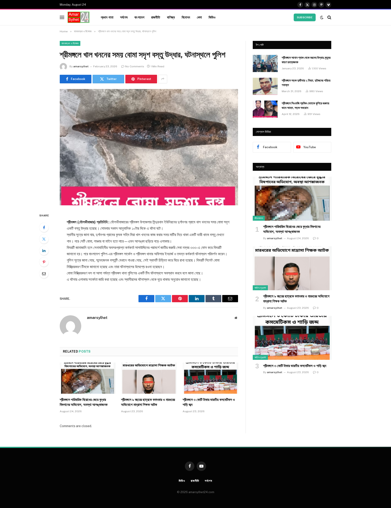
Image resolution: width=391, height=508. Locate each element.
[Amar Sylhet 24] (78, 17)
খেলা (199, 17)
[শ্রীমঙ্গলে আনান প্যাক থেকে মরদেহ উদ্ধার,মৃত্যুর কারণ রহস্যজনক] (265, 63)
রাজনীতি (155, 17)
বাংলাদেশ (139, 17)
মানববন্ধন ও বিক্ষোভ (70, 43)
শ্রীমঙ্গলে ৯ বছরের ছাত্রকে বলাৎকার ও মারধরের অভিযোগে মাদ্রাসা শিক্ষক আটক (148, 402)
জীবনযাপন (259, 218)
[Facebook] (43, 227)
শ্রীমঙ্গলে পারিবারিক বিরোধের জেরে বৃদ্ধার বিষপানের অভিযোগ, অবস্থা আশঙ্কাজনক (83, 402)
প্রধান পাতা (107, 17)
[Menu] (62, 17)
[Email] (43, 273)
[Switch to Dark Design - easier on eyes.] (321, 17)
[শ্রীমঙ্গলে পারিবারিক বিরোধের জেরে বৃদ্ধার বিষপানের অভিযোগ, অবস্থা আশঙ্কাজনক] (87, 378)
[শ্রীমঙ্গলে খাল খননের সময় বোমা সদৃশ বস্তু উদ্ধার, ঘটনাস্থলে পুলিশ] (149, 147)
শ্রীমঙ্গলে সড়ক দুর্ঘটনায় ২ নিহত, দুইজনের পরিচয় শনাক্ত (306, 83)
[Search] (329, 17)
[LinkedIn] (43, 250)
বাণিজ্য (171, 17)
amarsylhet (80, 66)
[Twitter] (43, 238)
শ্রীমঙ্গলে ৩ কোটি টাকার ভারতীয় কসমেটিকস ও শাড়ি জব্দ (209, 402)
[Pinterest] (43, 262)
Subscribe (304, 17)
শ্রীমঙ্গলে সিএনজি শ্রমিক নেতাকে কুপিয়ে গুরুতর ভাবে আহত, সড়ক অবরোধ (305, 105)
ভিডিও (212, 17)
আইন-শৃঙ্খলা (260, 287)
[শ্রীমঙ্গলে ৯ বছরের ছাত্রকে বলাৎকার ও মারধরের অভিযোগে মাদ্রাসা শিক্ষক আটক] (148, 378)
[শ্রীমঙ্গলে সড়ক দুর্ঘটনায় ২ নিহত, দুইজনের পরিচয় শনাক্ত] (265, 86)
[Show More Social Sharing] (162, 79)
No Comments (134, 66)
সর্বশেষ (124, 17)
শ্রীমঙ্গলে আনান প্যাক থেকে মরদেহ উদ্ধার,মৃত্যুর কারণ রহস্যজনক (306, 60)
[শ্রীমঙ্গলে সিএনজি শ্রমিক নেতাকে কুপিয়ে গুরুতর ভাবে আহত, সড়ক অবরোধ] (265, 109)
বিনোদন (186, 17)
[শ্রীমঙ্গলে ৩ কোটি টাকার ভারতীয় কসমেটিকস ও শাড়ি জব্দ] (210, 378)
